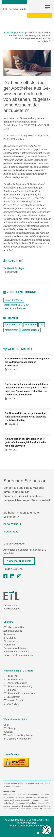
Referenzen (9, 634)
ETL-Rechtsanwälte (13, 627)
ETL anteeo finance (13, 700)
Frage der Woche (14, 300)
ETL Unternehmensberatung (17, 686)
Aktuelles (20, 32)
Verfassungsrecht (30, 330)
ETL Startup (9, 728)
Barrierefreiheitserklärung (16, 651)
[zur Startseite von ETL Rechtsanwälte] (14, 9)
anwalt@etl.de (10, 531)
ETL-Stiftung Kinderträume (17, 738)
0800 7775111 (12, 524)
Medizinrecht (11, 330)
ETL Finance (10, 690)
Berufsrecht (30, 324)
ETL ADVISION (11, 704)
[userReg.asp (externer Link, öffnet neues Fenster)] (16, 762)
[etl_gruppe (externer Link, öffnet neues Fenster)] (19, 576)
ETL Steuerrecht (11, 697)
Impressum (9, 644)
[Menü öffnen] (47, 7)
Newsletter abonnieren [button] (19, 561)
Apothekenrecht (13, 324)
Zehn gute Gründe (12, 631)
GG (41, 324)
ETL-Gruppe (9, 638)
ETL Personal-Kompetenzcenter (19, 693)
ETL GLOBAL (10, 676)
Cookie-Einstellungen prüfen (18, 655)
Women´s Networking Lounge (18, 735)
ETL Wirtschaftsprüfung (15, 683)
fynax (6, 725)
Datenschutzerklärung (14, 648)
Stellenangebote (11, 641)
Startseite (9, 32)
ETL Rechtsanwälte (13, 679)
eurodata (8, 732)
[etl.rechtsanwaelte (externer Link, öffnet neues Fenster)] (5, 576)
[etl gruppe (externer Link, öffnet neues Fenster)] (12, 576)
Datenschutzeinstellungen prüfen (27, 825)
